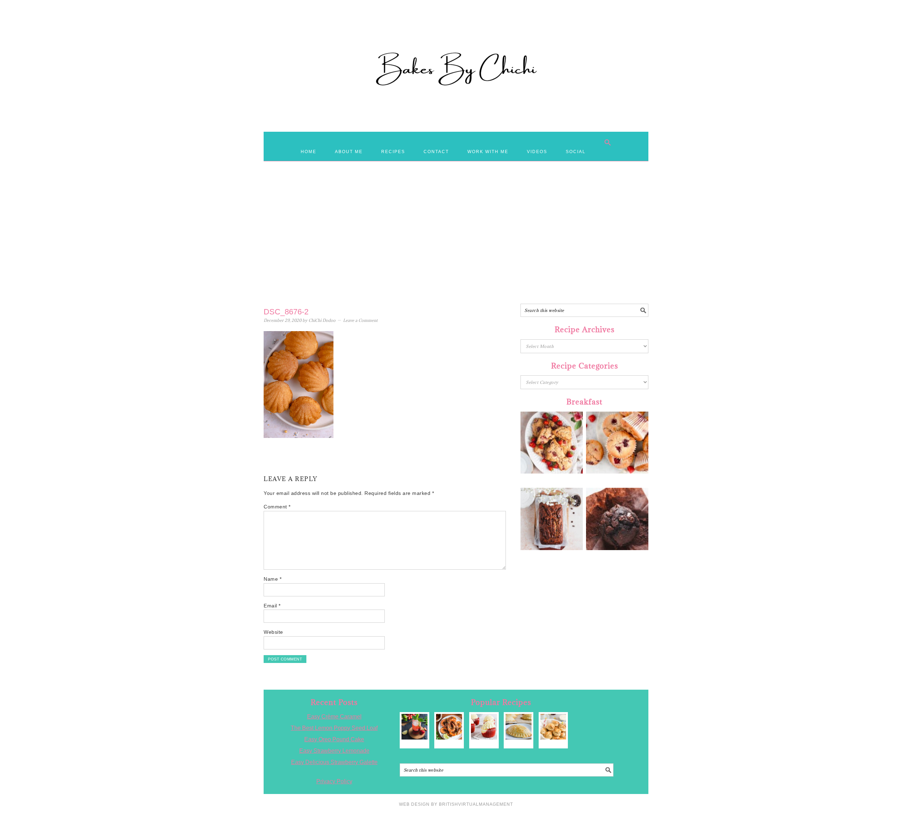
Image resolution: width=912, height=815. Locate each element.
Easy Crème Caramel (334, 717)
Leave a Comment (360, 320)
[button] (607, 142)
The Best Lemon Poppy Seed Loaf (334, 728)
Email (272, 605)
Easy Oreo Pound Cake (334, 739)
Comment (277, 507)
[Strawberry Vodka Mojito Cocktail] (414, 727)
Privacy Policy (334, 781)
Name (272, 579)
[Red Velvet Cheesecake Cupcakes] (484, 727)
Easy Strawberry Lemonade (334, 751)
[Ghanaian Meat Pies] (519, 727)
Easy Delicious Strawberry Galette (334, 762)
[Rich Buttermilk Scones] (553, 727)
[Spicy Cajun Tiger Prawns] (449, 727)
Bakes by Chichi (456, 37)
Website (273, 632)
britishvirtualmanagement (476, 804)
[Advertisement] (456, 247)
